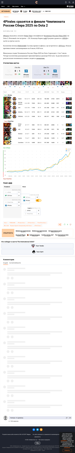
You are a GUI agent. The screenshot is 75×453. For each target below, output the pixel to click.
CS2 (8, 6)
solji (19, 129)
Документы (38, 436)
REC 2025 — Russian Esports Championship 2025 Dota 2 (18, 225)
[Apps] (66, 2)
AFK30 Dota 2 (37, 225)
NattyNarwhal (21, 112)
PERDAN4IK (21, 116)
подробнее (64, 440)
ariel (19, 107)
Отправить (70, 417)
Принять (67, 450)
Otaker (20, 98)
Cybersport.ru (33, 450)
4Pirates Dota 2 (21, 222)
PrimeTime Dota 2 (41, 222)
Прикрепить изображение (66, 417)
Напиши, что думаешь (16, 418)
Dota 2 (3, 6)
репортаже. (40, 58)
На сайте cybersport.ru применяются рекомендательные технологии (50, 434)
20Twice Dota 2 (31, 222)
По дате (5, 263)
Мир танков (15, 6)
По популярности (15, 263)
